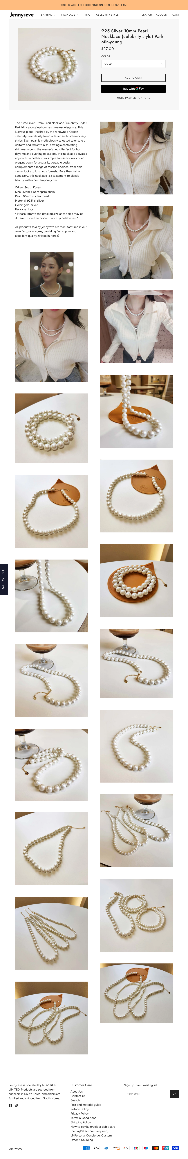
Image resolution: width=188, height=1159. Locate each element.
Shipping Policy (80, 1122)
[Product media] (51, 274)
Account (162, 14)
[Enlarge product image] (54, 64)
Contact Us (77, 1096)
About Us (76, 1091)
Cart (175, 14)
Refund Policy (79, 1109)
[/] (22, 14)
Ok (174, 1093)
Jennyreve (15, 1148)
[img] (10, 1105)
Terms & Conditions (83, 1118)
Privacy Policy (79, 1113)
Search (147, 14)
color (105, 56)
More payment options (133, 97)
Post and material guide (85, 1104)
